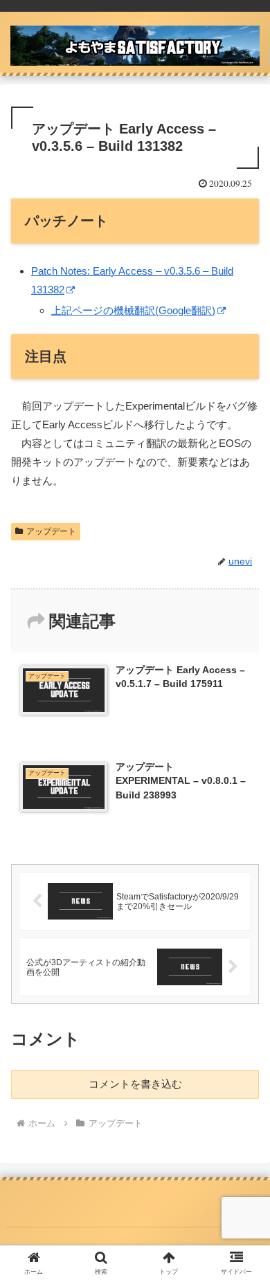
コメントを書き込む (135, 1084)
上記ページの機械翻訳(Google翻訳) (133, 310)
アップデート (51, 531)
